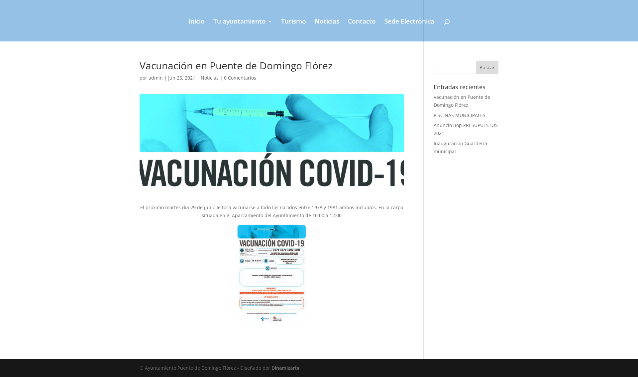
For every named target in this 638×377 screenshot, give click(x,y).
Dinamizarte (285, 368)
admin (156, 78)
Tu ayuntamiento (239, 22)
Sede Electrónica (409, 22)
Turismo (293, 22)
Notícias (210, 78)
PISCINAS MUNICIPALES (459, 115)
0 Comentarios (240, 78)
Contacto (362, 22)
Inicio (196, 22)
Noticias (327, 22)
